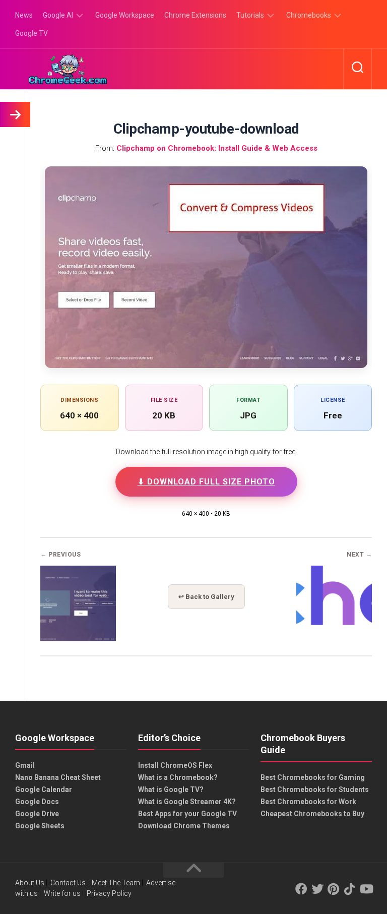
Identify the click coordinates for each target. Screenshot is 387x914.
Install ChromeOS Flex (175, 765)
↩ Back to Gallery (206, 596)
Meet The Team (116, 883)
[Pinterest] (334, 889)
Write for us (62, 893)
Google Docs (37, 802)
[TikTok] (350, 889)
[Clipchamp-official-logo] (334, 638)
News (24, 15)
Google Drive (37, 814)
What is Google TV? (171, 789)
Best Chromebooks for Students (315, 789)
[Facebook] (301, 889)
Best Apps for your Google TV (187, 814)
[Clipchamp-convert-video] (78, 638)
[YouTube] (366, 889)
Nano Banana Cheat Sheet (58, 777)
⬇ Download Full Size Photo (206, 481)
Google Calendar (43, 789)
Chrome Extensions (195, 15)
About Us (29, 883)
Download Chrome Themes (184, 826)
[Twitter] (317, 889)
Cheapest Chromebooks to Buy (312, 814)
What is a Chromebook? (178, 777)
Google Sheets (39, 826)
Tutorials (250, 15)
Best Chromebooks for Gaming (313, 777)
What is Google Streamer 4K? (187, 802)
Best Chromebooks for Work (308, 802)
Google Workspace (124, 15)
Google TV (31, 33)
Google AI (58, 15)
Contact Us (68, 883)
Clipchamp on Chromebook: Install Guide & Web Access (216, 148)
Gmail (25, 765)
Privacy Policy (109, 893)
